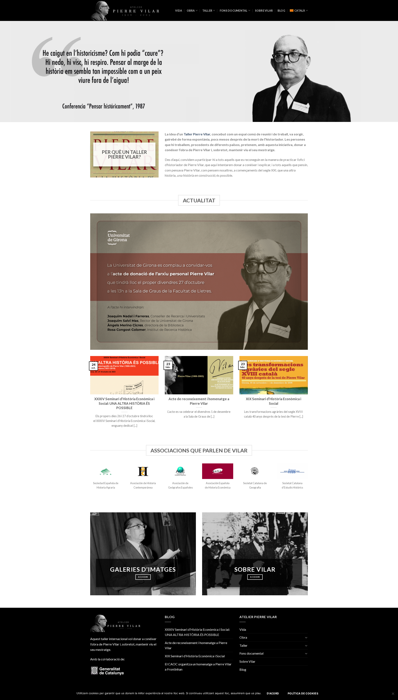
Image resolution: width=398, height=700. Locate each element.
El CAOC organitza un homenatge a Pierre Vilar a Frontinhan (198, 666)
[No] (393, 694)
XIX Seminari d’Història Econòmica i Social (195, 656)
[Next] (309, 397)
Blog (281, 10)
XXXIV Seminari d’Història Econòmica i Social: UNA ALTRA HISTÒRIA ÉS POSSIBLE (197, 632)
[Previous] (89, 397)
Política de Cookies (303, 693)
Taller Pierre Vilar (197, 134)
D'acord (273, 693)
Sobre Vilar (264, 10)
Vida (178, 10)
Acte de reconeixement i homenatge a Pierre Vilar (196, 645)
